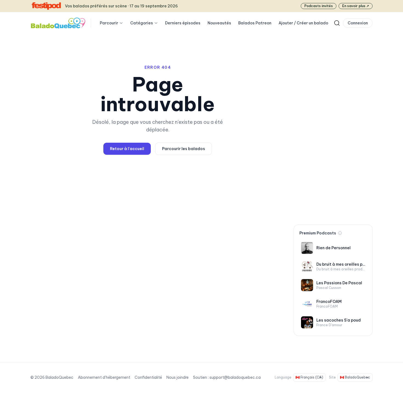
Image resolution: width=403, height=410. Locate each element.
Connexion (358, 23)
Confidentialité (148, 377)
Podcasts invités (318, 6)
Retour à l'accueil (127, 148)
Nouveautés (219, 23)
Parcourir (109, 23)
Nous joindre (177, 377)
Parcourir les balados (183, 148)
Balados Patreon (254, 23)
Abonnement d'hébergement (104, 377)
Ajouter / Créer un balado (303, 23)
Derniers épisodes (182, 23)
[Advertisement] (333, 133)
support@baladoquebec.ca (235, 377)
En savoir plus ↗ (355, 6)
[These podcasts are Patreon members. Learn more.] (340, 233)
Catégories (141, 23)
